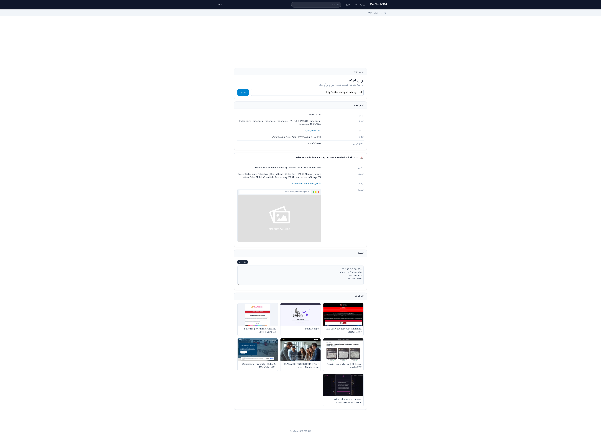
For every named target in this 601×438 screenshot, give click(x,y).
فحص (243, 92)
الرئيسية (363, 4)
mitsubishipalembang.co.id (306, 184)
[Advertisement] (300, 45)
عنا (356, 4)
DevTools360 (378, 5)
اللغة (220, 5)
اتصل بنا (348, 4)
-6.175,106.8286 (313, 131)
